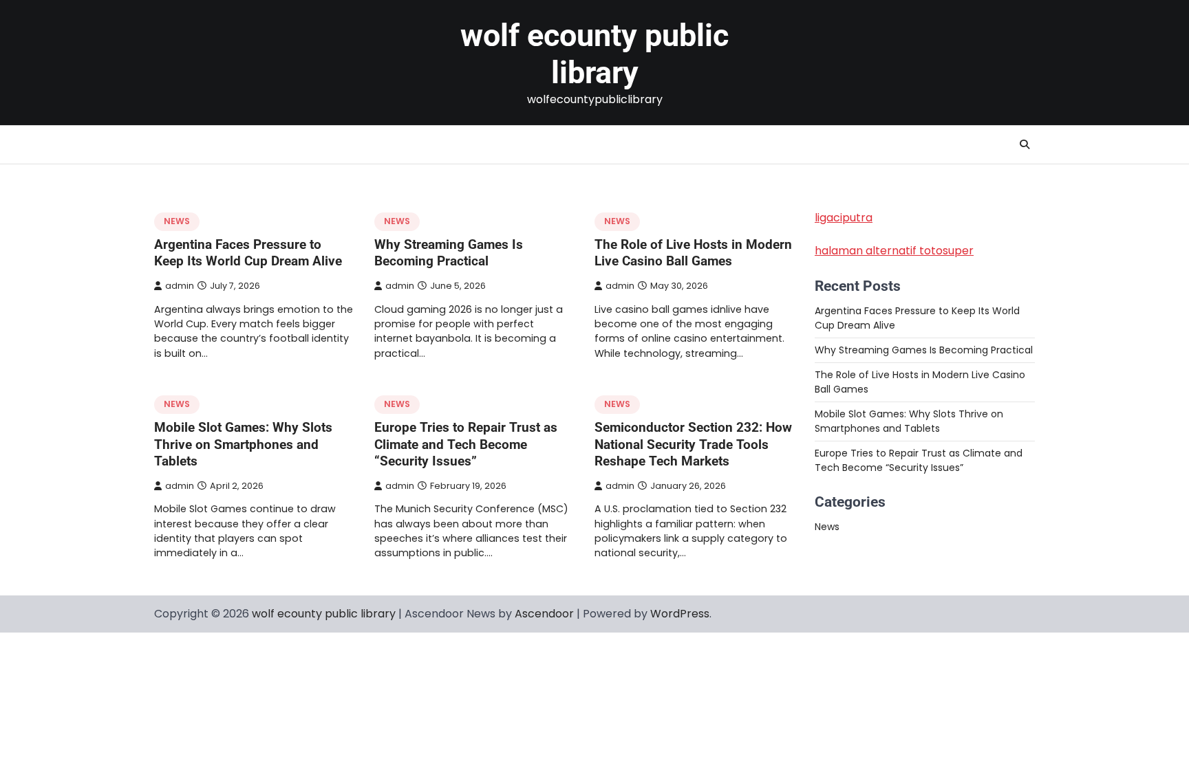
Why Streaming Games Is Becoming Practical (448, 253)
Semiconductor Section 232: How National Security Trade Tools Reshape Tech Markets (693, 444)
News (177, 221)
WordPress (679, 614)
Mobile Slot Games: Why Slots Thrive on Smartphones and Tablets (243, 444)
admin (179, 286)
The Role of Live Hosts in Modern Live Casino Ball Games (693, 253)
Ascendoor (544, 614)
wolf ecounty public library (594, 54)
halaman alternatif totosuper (894, 251)
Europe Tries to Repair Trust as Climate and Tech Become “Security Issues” (465, 444)
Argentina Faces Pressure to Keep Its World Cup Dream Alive (248, 253)
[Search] (1024, 144)
